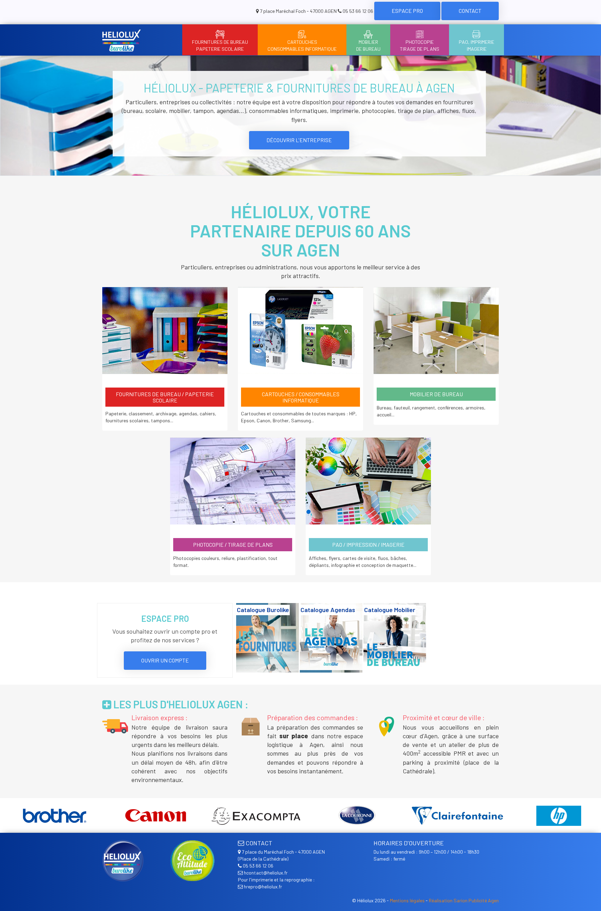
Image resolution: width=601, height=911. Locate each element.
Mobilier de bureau (436, 394)
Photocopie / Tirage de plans (233, 544)
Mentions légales (407, 900)
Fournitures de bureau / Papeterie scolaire (165, 397)
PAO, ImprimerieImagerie (476, 45)
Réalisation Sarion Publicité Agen (464, 900)
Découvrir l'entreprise (299, 140)
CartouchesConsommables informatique (302, 45)
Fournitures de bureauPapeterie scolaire (220, 45)
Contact (470, 10)
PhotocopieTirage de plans (419, 45)
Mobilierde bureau (368, 45)
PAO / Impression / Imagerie (368, 544)
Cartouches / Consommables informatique (300, 397)
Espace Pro (407, 10)
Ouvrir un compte (165, 660)
